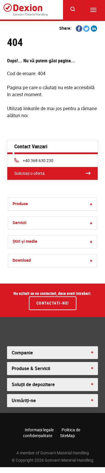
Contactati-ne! (52, 303)
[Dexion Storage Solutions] (26, 9)
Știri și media (25, 241)
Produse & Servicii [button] (31, 368)
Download (22, 260)
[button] (91, 204)
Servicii (20, 222)
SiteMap (67, 435)
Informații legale (39, 429)
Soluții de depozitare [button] (33, 384)
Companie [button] (22, 352)
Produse (20, 203)
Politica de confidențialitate (51, 432)
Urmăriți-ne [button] (24, 400)
